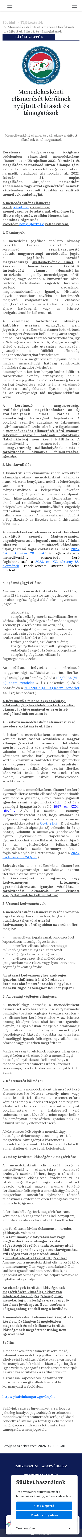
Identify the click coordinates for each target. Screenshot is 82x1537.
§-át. (41, 553)
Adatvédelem (54, 1466)
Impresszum (26, 1466)
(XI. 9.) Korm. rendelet (60, 688)
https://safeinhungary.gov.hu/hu (29, 1396)
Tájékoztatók (31, 22)
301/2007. (33, 688)
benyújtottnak (31, 224)
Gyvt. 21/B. (49, 823)
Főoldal (9, 22)
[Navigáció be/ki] (74, 6)
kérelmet (21, 207)
